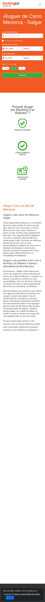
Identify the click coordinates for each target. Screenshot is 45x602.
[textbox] (22, 35)
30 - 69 (14, 68)
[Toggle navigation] (40, 4)
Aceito (10, 598)
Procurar (22, 75)
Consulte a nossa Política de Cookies (26, 594)
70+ (22, 68)
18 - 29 (5, 68)
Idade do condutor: (8, 64)
